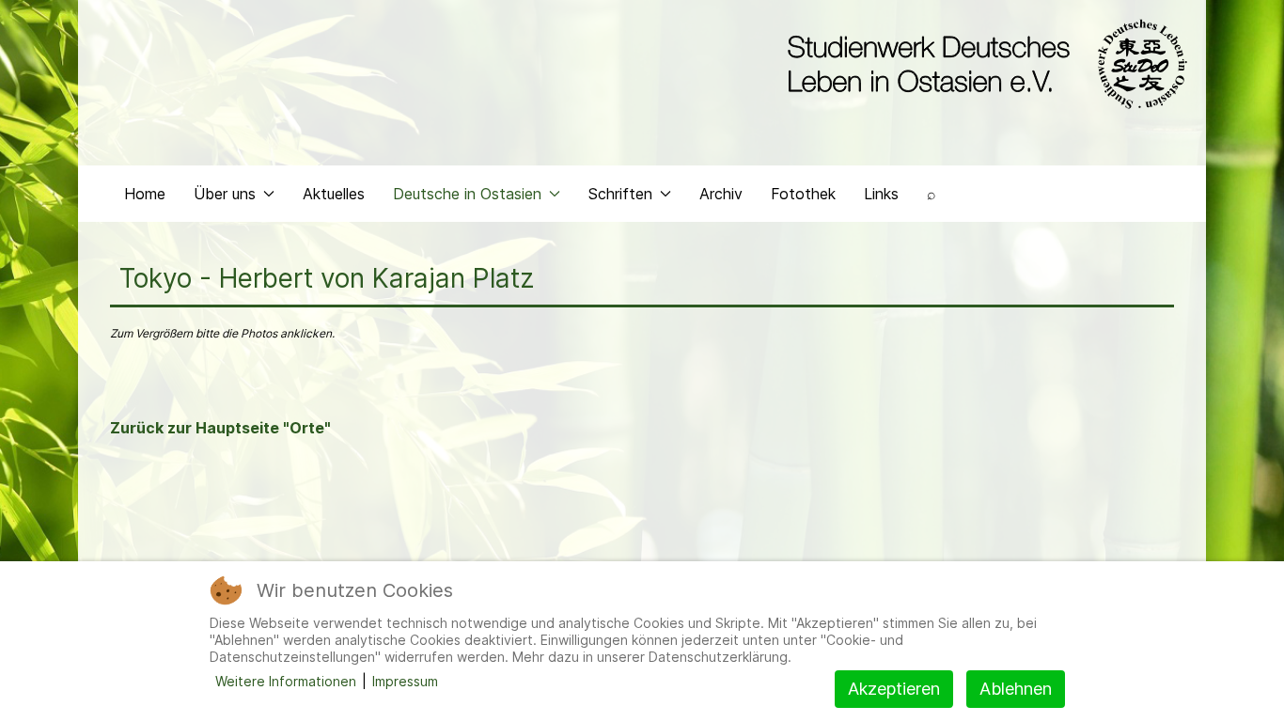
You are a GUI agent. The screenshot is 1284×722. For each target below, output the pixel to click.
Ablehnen (1015, 688)
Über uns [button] (225, 193)
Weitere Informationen (285, 681)
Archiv (721, 193)
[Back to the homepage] (982, 63)
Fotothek (803, 193)
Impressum (405, 681)
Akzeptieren (894, 688)
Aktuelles (334, 193)
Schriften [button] (620, 193)
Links (881, 193)
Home (144, 193)
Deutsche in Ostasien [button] (467, 193)
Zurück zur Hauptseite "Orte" (220, 427)
